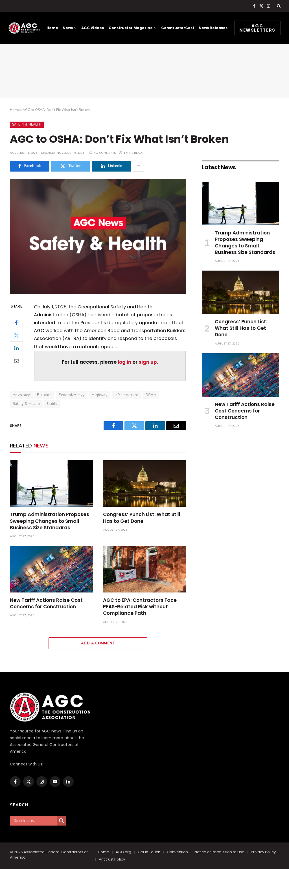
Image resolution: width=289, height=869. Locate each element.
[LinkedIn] (16, 347)
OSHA (150, 395)
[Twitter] (16, 335)
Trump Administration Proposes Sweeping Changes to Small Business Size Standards (49, 521)
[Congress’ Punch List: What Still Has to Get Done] (144, 483)
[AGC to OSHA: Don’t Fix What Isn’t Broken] (98, 236)
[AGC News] (24, 28)
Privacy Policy (263, 852)
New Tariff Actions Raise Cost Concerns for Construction (46, 603)
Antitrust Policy (112, 859)
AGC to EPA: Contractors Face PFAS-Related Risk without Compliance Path (140, 606)
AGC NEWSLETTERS (257, 28)
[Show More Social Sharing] (138, 166)
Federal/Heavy (72, 395)
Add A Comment (98, 643)
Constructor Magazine (131, 27)
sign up (148, 362)
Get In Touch (149, 852)
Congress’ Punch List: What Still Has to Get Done (141, 517)
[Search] (278, 6)
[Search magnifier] (61, 821)
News (68, 27)
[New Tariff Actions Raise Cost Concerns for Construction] (51, 569)
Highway (100, 395)
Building (44, 395)
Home (52, 27)
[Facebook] (16, 322)
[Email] (16, 360)
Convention (177, 852)
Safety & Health (26, 124)
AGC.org (123, 852)
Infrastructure (126, 395)
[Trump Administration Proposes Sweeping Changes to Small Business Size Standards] (51, 483)
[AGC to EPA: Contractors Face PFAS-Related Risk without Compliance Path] (144, 569)
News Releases (213, 27)
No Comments (104, 153)
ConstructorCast (177, 27)
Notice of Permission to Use (219, 852)
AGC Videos (92, 27)
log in (124, 362)
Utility (52, 403)
